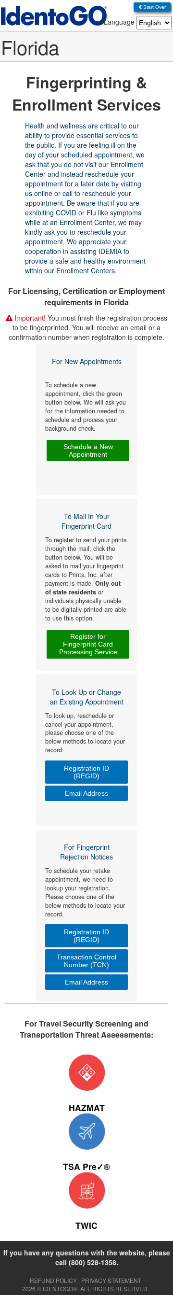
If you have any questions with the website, (86, 1257)
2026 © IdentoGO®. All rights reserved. (85, 1288)
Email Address (86, 793)
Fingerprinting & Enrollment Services (86, 93)
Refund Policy (53, 1280)
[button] (152, 7)
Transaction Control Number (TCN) (86, 961)
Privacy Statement (111, 1280)
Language (119, 22)
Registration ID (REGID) (86, 772)
